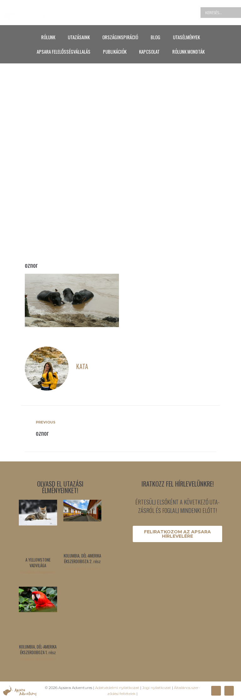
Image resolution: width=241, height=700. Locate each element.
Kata (82, 366)
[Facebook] (216, 690)
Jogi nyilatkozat (156, 687)
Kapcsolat (149, 51)
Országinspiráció (120, 37)
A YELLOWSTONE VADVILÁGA (38, 562)
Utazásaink (79, 37)
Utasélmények (186, 37)
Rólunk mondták (188, 51)
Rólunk (48, 37)
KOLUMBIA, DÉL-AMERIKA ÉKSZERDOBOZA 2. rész (82, 558)
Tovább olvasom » (37, 572)
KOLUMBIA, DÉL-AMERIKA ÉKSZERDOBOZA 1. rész (37, 649)
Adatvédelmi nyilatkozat (117, 687)
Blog (155, 37)
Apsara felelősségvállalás (63, 51)
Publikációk (114, 51)
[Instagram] (229, 690)
